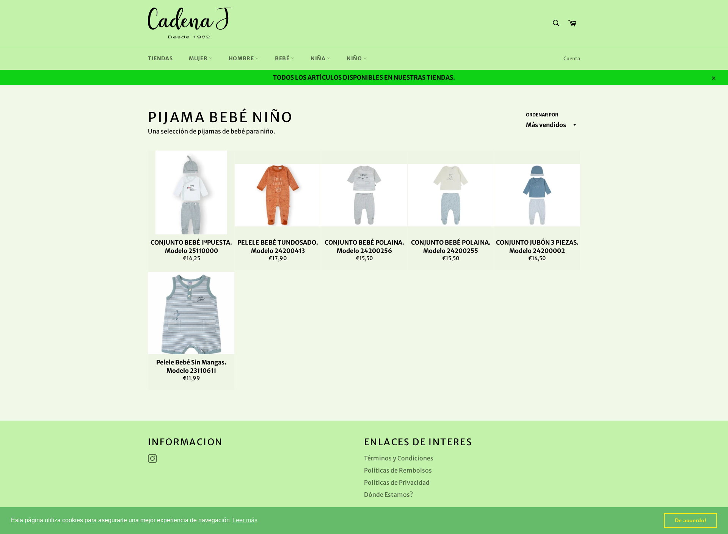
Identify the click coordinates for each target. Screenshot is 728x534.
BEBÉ (283, 58)
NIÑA (319, 58)
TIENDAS (160, 58)
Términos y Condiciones (398, 458)
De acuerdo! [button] (690, 520)
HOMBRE (242, 58)
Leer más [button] (244, 520)
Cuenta (571, 58)
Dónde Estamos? (388, 494)
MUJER (199, 58)
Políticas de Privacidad (397, 482)
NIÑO (355, 58)
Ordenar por (542, 115)
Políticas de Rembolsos (398, 470)
